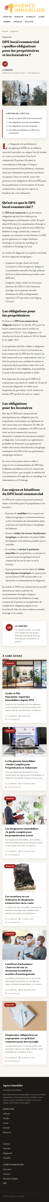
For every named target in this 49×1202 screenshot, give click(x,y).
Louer (41, 17)
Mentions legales (10, 1179)
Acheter (7, 17)
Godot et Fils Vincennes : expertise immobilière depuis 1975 (19, 696)
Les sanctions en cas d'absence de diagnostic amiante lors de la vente (19, 899)
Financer (7, 1133)
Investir (19, 17)
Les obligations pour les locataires (23, 126)
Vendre (7, 22)
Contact (6, 1174)
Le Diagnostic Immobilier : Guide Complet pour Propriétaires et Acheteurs (21, 764)
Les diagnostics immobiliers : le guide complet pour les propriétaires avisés (22, 832)
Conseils (31, 17)
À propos (7, 1169)
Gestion (29, 22)
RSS (5, 1184)
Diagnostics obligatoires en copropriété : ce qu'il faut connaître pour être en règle (21, 1038)
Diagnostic (15, 31)
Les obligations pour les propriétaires (24, 122)
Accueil (5, 31)
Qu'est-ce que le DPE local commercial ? (25, 118)
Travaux (17, 22)
